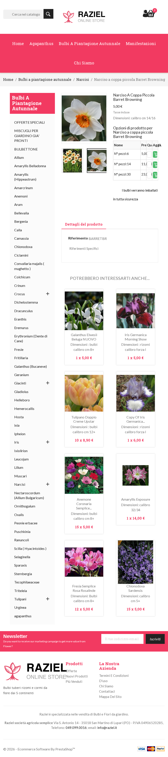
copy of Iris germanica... (135, 419)
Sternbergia (23, 574)
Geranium (21, 375)
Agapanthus (41, 43)
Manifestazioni (141, 43)
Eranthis (20, 319)
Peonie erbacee (25, 523)
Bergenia (21, 221)
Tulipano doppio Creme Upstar (83, 419)
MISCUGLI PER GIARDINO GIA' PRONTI (26, 136)
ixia (16, 425)
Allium (19, 157)
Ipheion (19, 434)
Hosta (19, 417)
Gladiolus (21, 391)
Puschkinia (22, 531)
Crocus (19, 294)
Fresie (18, 349)
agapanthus (23, 616)
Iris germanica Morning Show (136, 337)
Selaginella (22, 557)
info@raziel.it (107, 728)
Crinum (19, 285)
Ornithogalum (24, 506)
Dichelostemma (26, 302)
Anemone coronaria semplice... (84, 503)
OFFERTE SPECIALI (29, 122)
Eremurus (21, 328)
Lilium (18, 467)
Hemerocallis (24, 408)
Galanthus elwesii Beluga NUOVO (84, 337)
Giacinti (20, 383)
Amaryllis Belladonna (30, 166)
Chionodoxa (23, 246)
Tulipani (20, 599)
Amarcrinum (23, 188)
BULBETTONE (26, 149)
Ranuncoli (21, 540)
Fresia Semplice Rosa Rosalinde (84, 588)
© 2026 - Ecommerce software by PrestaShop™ (39, 749)
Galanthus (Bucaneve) (30, 366)
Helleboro (22, 400)
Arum (18, 204)
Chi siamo (84, 62)
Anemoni (21, 196)
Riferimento (78, 238)
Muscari (20, 476)
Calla (18, 230)
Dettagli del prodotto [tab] (84, 224)
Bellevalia (21, 213)
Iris (16, 442)
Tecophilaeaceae (26, 582)
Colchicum (22, 277)
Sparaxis (20, 565)
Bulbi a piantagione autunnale (89, 43)
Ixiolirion (21, 451)
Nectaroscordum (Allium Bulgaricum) (29, 495)
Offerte (71, 671)
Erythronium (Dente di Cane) (30, 338)
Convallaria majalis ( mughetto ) (29, 265)
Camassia (21, 238)
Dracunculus (23, 311)
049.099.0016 (76, 728)
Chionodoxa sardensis (135, 588)
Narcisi (19, 484)
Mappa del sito (110, 697)
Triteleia (20, 591)
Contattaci (107, 691)
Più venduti (74, 681)
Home (18, 43)
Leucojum (21, 459)
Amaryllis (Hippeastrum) (25, 176)
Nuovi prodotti (77, 676)
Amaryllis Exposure (135, 499)
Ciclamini (21, 255)
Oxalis (19, 515)
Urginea (20, 607)
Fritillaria (21, 358)
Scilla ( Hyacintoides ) (30, 548)
